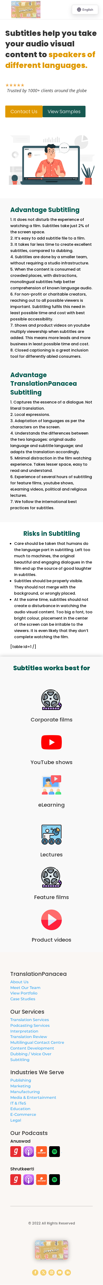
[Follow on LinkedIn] (68, 1272)
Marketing (20, 1086)
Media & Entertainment (33, 1097)
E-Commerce (23, 1114)
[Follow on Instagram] (51, 1272)
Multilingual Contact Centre (37, 1042)
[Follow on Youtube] (60, 1272)
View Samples (64, 111)
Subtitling (19, 1059)
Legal (15, 1120)
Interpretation (24, 1031)
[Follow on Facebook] (35, 1272)
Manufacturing (25, 1091)
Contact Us (24, 111)
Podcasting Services (30, 1025)
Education (20, 1108)
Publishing (20, 1080)
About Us (19, 982)
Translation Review (28, 1036)
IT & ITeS (18, 1103)
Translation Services (29, 1019)
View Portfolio (23, 993)
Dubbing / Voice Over (31, 1054)
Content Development (32, 1048)
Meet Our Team (25, 987)
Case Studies (22, 999)
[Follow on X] (43, 1272)
